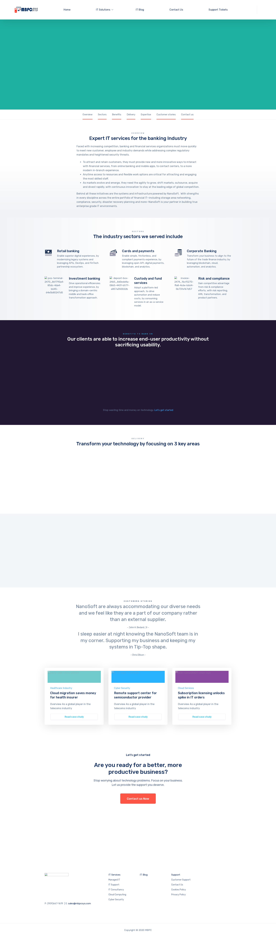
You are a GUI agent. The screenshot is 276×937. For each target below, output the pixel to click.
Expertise (146, 114)
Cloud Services (186, 688)
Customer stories (166, 114)
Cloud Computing (117, 894)
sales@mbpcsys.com (79, 903)
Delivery (131, 114)
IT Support (113, 884)
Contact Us (176, 9)
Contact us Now (138, 798)
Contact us (187, 114)
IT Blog (140, 9)
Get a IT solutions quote (134, 88)
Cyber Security (122, 688)
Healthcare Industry (61, 688)
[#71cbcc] (74, 677)
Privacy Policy (178, 894)
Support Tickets (218, 9)
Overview (87, 114)
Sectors (102, 114)
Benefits (116, 114)
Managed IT (114, 879)
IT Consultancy (116, 889)
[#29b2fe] (138, 677)
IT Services (114, 874)
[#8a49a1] (202, 677)
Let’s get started (163, 410)
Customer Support (181, 879)
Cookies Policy (178, 889)
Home (67, 9)
